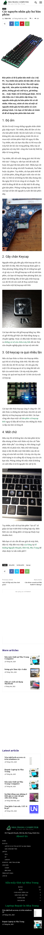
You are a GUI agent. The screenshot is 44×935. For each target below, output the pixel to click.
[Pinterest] (22, 23)
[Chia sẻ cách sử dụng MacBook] (34, 685)
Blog (4, 9)
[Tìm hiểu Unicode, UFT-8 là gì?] (34, 809)
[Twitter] (17, 23)
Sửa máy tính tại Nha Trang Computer (17, 658)
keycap (28, 565)
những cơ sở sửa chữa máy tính (17, 342)
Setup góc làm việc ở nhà (16, 669)
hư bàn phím (20, 565)
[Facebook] (11, 23)
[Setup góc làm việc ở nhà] (34, 672)
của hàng (28, 544)
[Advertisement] (22, 615)
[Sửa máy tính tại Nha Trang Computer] (34, 660)
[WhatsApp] (27, 23)
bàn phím (11, 565)
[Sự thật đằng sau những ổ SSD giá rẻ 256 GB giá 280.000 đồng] (34, 797)
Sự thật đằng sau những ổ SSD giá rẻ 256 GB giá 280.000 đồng (16, 796)
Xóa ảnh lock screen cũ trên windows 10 (15, 758)
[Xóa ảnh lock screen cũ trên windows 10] (34, 760)
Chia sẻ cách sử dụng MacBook (14, 683)
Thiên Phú (7, 18)
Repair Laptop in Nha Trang (14, 771)
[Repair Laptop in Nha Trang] (34, 772)
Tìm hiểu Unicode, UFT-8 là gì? (16, 807)
